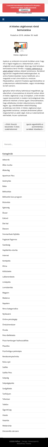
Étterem (5, 229)
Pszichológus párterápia (12, 351)
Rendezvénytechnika (10, 356)
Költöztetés (6, 271)
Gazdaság (6, 245)
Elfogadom (24, 10)
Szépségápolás (8, 383)
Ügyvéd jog (6, 410)
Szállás (5, 367)
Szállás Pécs (7, 372)
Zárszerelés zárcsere (10, 431)
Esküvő (5, 218)
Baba (4, 186)
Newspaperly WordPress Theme (28, 442)
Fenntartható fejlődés (11, 234)
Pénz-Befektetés (8, 335)
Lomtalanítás (7, 287)
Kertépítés (6, 261)
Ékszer (5, 213)
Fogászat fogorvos (9, 239)
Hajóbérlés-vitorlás (10, 250)
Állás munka (7, 165)
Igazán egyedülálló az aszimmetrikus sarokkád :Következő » (34, 126)
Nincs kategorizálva (10, 308)
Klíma (4, 266)
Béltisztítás (6, 191)
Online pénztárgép (9, 319)
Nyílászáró (6, 314)
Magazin (5, 292)
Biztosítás (6, 202)
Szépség (5, 378)
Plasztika (5, 346)
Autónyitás (6, 181)
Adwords (6, 159)
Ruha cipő (6, 362)
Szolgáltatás (7, 388)
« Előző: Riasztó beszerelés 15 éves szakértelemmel (12, 126)
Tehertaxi (6, 399)
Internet (5, 255)
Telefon (5, 404)
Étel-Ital (5, 223)
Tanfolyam (6, 394)
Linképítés (6, 282)
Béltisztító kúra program (12, 197)
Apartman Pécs (8, 175)
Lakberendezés (8, 277)
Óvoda (5, 330)
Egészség (6, 207)
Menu (43, 19)
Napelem (6, 303)
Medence (6, 298)
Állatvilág (6, 170)
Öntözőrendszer (8, 324)
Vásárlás (5, 420)
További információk (30, 7)
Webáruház (7, 425)
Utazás (5, 415)
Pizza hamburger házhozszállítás (15, 340)
